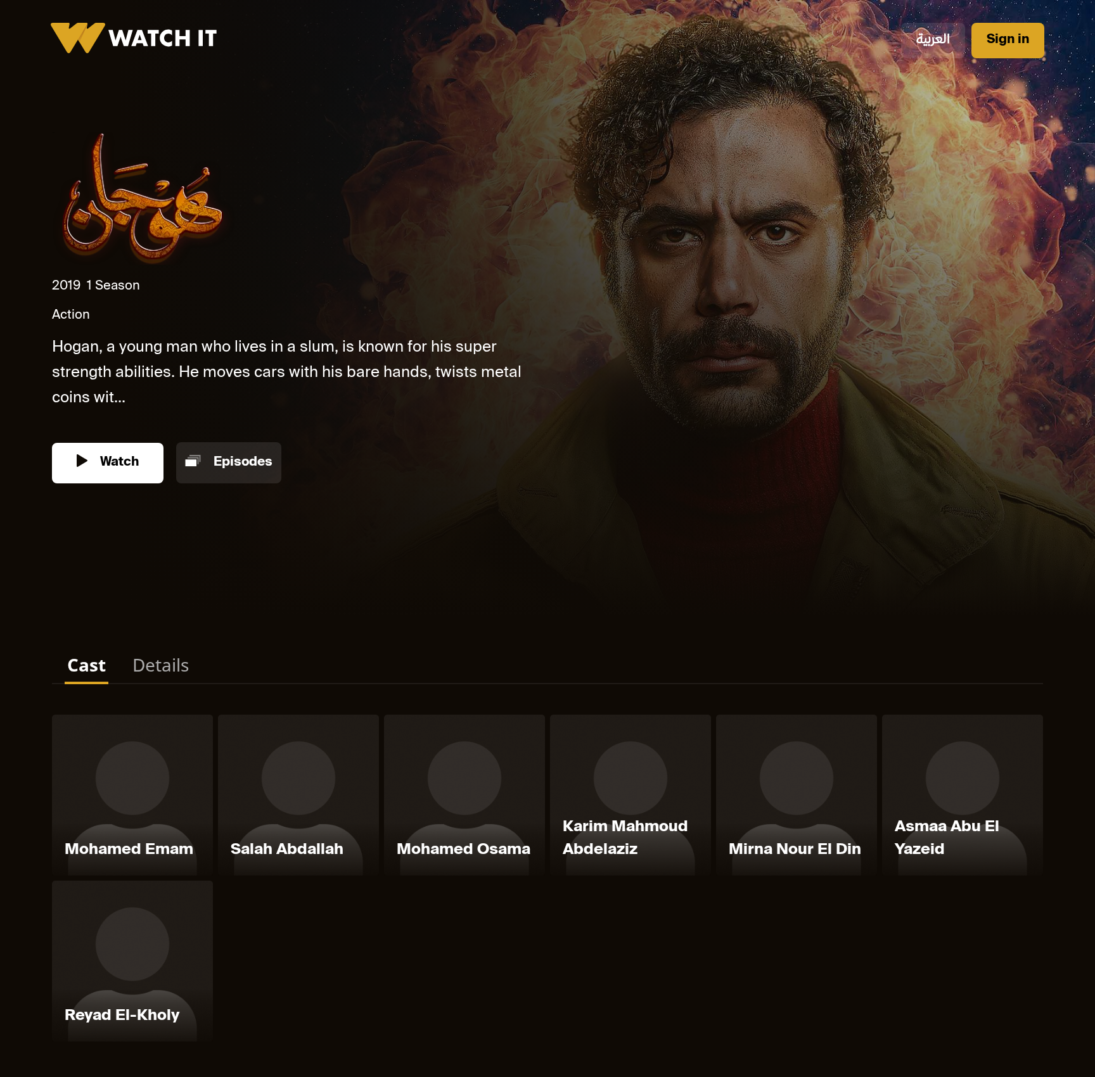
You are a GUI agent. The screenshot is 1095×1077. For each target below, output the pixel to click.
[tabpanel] (547, 881)
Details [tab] (160, 665)
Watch (118, 463)
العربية (933, 40)
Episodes (241, 463)
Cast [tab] (86, 665)
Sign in (1008, 40)
